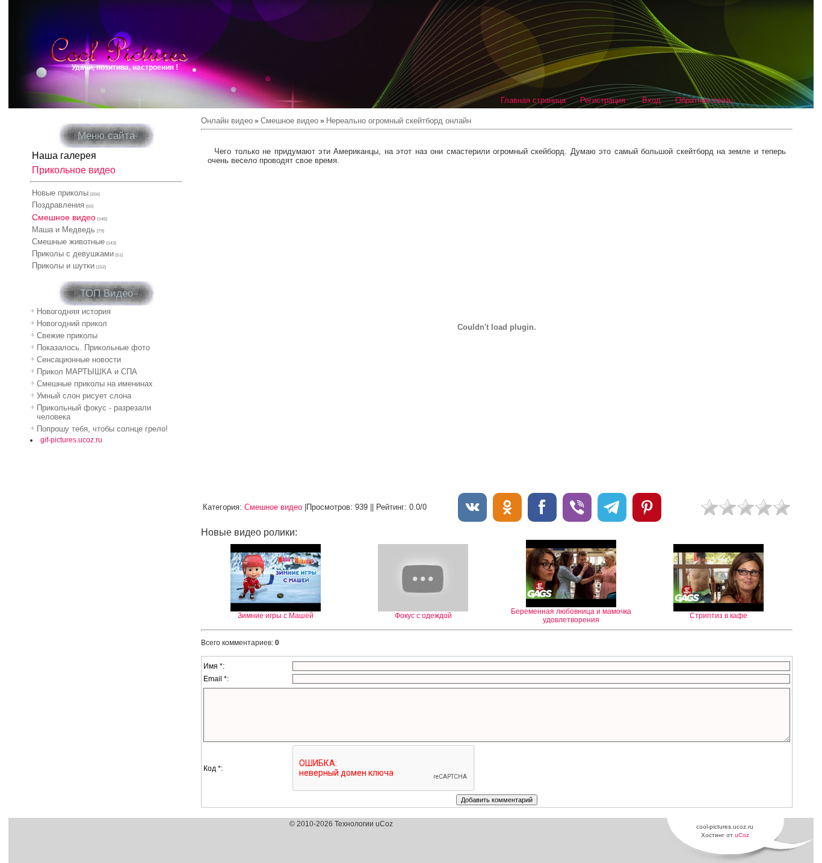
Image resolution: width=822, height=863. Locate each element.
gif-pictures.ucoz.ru (71, 440)
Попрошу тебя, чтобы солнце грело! (102, 428)
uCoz (742, 835)
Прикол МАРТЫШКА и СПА (87, 371)
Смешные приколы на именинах (95, 383)
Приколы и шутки (63, 265)
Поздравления (58, 204)
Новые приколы (60, 192)
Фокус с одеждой (423, 615)
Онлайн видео (227, 120)
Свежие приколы (67, 335)
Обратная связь (704, 100)
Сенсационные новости (79, 359)
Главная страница (533, 100)
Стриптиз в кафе (718, 615)
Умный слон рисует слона (84, 395)
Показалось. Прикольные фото (93, 347)
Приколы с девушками (73, 253)
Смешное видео (64, 217)
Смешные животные (68, 241)
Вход (651, 100)
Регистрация (602, 100)
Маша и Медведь (63, 229)
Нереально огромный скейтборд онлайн (398, 120)
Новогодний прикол (72, 323)
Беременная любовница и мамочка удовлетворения (571, 615)
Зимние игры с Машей (276, 615)
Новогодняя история (74, 311)
